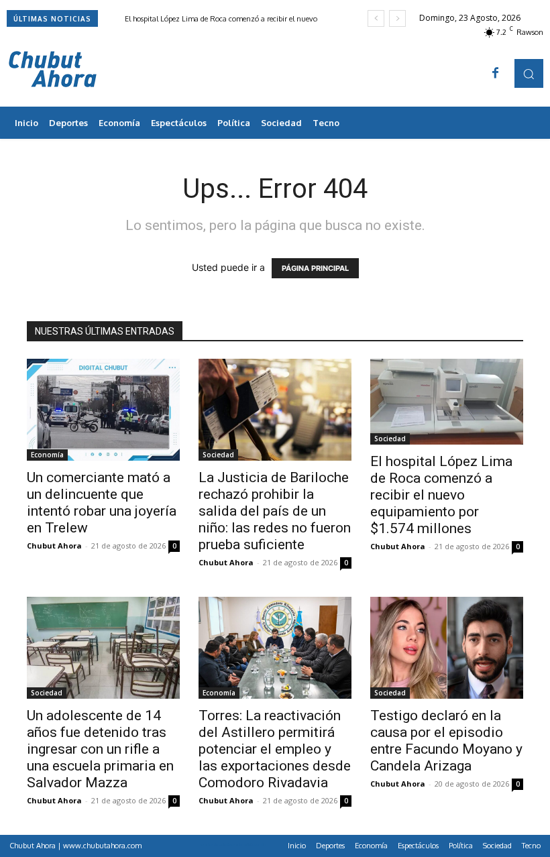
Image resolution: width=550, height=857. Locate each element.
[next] (397, 18)
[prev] (376, 18)
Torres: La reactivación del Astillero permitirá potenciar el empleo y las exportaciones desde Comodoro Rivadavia (275, 749)
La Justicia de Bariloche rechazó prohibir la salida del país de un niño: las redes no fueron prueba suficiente (275, 511)
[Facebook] (496, 74)
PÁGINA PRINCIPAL (315, 268)
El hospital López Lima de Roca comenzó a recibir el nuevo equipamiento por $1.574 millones (441, 494)
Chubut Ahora (54, 545)
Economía (47, 454)
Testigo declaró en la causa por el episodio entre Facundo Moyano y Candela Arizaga (446, 740)
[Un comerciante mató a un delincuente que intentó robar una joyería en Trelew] (103, 410)
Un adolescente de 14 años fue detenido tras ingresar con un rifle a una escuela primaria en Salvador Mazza (100, 749)
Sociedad (218, 454)
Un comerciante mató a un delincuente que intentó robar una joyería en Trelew (101, 502)
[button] (528, 73)
